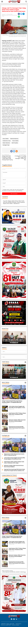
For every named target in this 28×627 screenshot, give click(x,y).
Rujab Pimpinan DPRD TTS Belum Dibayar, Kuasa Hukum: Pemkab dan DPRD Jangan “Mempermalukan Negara (13, 340)
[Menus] (2, 1)
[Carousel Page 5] (17, 342)
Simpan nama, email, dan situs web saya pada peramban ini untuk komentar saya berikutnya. (13, 190)
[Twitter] (14, 151)
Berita (3, 15)
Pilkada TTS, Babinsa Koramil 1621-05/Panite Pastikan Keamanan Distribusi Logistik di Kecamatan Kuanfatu (13, 372)
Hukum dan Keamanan (13, 15)
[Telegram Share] (24, 14)
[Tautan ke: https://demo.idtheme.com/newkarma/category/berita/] (25, 518)
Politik (3, 16)
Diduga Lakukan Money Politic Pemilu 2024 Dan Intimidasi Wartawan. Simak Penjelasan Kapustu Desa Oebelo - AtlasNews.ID (14, 202)
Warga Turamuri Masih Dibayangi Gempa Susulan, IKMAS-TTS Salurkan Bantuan (12, 401)
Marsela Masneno (14, 138)
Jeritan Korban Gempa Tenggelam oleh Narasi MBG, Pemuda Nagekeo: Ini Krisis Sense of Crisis (17, 407)
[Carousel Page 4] (15, 342)
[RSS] (16, 151)
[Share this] (19, 14)
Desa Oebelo (5, 138)
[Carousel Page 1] (10, 342)
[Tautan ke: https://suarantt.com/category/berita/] (25, 362)
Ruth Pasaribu (15, 142)
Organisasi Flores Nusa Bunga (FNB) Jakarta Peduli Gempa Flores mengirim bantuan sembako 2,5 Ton (17, 427)
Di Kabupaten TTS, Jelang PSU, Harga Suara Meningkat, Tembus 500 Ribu (20, 157)
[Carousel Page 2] (12, 342)
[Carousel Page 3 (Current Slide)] (14, 342)
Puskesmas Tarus (7, 140)
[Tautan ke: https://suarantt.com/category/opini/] (25, 436)
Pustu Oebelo (15, 140)
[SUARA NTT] (14, 1)
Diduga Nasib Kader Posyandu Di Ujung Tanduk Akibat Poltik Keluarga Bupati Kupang (7, 157)
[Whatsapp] (19, 17)
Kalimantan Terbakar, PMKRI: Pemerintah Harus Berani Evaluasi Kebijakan (17, 420)
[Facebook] (11, 151)
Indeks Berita (18, 623)
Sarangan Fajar (6, 145)
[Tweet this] (21, 14)
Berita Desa (6, 15)
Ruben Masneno (6, 142)
